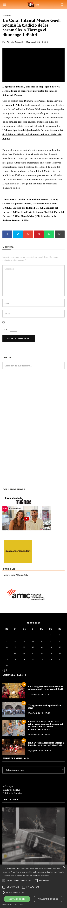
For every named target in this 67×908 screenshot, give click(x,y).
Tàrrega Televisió (15, 42)
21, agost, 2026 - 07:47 (39, 694)
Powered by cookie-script (12, 905)
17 (7, 653)
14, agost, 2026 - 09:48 (39, 750)
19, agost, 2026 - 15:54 (39, 713)
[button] (33, 892)
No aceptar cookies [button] (48, 899)
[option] (33, 839)
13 (33, 647)
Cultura (6, 16)
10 (7, 647)
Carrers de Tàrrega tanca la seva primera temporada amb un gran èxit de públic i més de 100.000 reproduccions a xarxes (46, 725)
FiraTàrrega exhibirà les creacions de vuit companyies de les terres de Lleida (46, 687)
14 (41, 647)
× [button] (64, 867)
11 (15, 647)
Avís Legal (7, 786)
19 (24, 653)
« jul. (4, 670)
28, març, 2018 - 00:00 (37, 42)
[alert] (33, 886)
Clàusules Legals (11, 790)
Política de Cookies (12, 793)
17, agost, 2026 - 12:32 (39, 734)
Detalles (45, 875)
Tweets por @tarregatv (15, 575)
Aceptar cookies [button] (17, 899)
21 (41, 653)
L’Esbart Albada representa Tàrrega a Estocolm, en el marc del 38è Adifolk (46, 744)
